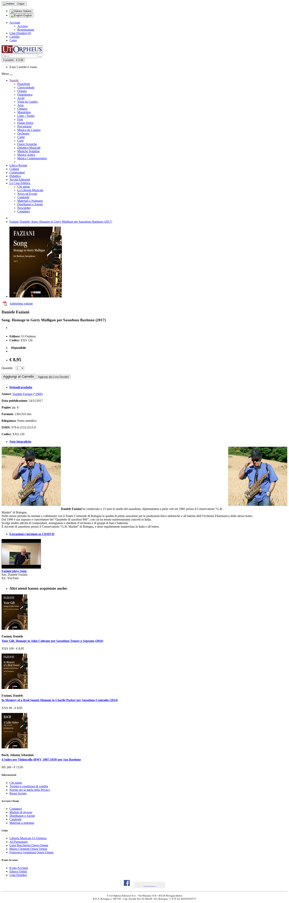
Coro (20, 140)
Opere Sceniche (27, 144)
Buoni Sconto (18, 793)
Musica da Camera (28, 130)
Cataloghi (23, 197)
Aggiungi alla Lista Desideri (53, 376)
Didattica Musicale (28, 147)
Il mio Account (18, 868)
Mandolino (24, 112)
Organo (22, 91)
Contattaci (23, 211)
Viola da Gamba (27, 101)
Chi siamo (23, 186)
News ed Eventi (27, 193)
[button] (150, 885)
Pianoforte (23, 84)
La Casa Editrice (20, 183)
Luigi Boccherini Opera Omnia (28, 845)
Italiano (26, 11)
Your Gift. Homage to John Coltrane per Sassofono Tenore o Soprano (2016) (52, 641)
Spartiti (14, 80)
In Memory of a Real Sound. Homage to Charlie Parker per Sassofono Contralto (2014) (60, 700)
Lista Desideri (18, 875)
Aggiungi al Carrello (18, 377)
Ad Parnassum (18, 841)
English (27, 15)
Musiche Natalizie (28, 151)
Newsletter (24, 208)
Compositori (17, 172)
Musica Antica (26, 154)
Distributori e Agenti (30, 204)
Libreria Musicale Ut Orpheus (28, 838)
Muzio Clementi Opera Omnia (28, 848)
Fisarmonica (24, 94)
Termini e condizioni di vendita (28, 786)
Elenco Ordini (18, 871)
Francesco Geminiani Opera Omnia (31, 852)
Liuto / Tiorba (25, 115)
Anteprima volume (21, 303)
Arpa (20, 105)
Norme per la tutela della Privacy (29, 789)
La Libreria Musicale (30, 190)
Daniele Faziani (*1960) (28, 394)
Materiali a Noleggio (30, 200)
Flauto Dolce (25, 123)
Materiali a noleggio (21, 823)
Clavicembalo (25, 87)
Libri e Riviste (18, 165)
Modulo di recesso (20, 812)
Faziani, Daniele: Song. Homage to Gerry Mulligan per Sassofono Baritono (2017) (60, 221)
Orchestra (23, 133)
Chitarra (22, 108)
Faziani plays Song (14, 571)
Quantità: (7, 368)
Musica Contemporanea (32, 158)
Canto (21, 137)
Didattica (15, 176)
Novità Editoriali (19, 179)
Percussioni (24, 126)
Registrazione (25, 29)
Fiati (20, 119)
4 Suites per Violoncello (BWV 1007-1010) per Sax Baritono (41, 759)
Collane (14, 169)
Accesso (22, 26)
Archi (20, 98)
